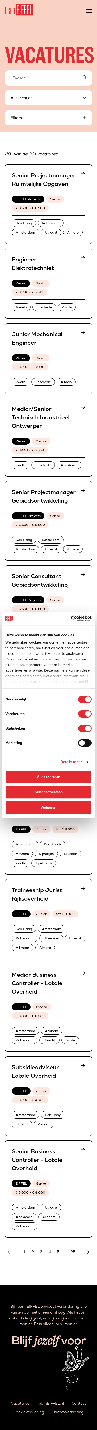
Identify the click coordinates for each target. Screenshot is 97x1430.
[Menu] (89, 10)
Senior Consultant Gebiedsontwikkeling (40, 580)
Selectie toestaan (49, 792)
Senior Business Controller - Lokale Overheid (37, 1160)
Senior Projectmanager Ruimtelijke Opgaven (44, 179)
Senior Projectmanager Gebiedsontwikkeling (44, 496)
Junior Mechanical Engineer (37, 338)
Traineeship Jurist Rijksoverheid (37, 894)
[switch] (85, 714)
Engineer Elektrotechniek (33, 264)
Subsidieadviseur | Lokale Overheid (37, 1071)
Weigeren (48, 807)
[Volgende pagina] (87, 1252)
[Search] (84, 78)
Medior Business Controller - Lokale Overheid (37, 983)
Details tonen (71, 762)
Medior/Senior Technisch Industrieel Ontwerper (40, 417)
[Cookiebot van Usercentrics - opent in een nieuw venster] (71, 618)
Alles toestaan (48, 777)
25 (72, 1252)
